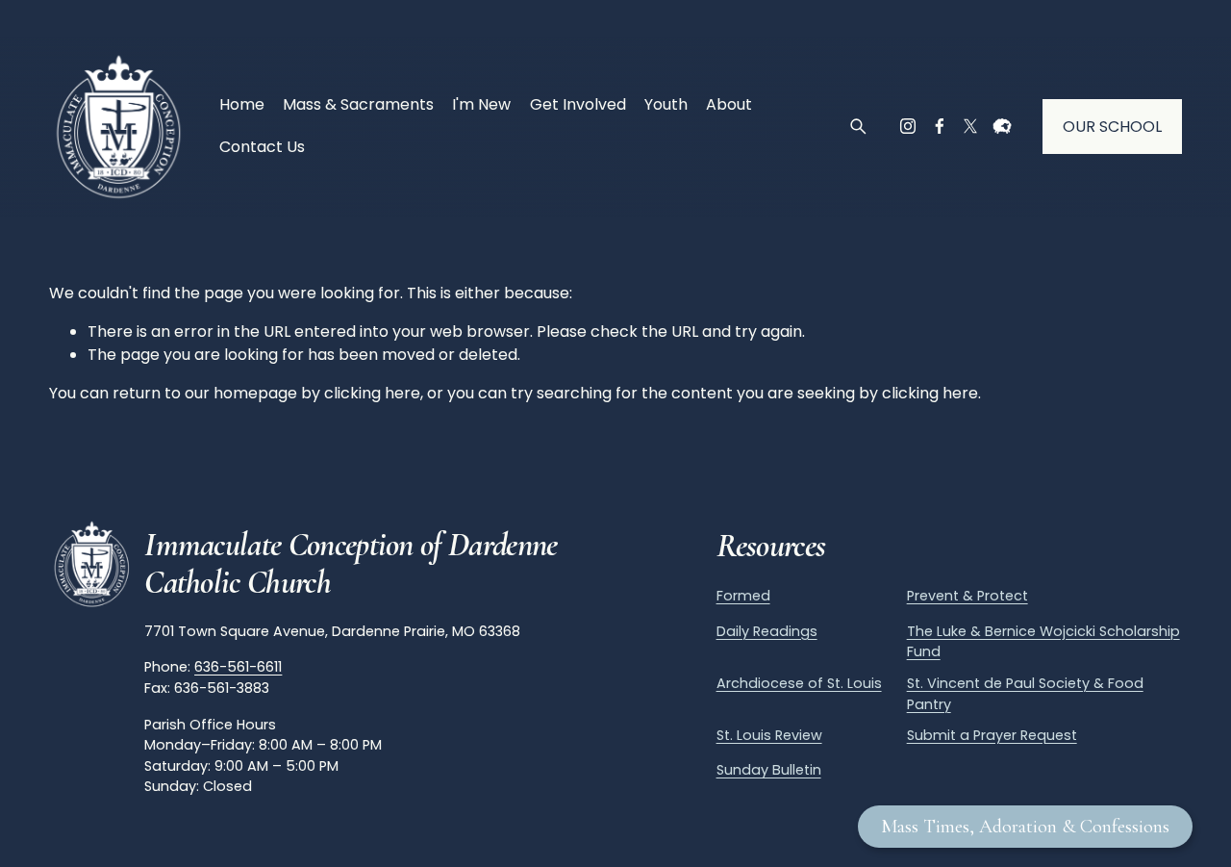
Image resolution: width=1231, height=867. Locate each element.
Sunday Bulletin (768, 769)
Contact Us (262, 147)
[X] (970, 126)
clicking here (372, 393)
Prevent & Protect (967, 595)
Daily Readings (766, 631)
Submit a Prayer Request (992, 735)
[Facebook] (939, 126)
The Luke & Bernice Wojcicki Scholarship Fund (1043, 642)
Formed (743, 595)
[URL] (1002, 126)
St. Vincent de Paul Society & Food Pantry (1025, 694)
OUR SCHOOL (1112, 126)
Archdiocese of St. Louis (799, 683)
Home (241, 104)
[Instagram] (907, 126)
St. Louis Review (769, 735)
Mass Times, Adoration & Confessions (1025, 826)
